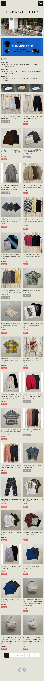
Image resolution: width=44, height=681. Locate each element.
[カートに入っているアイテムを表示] (40, 3)
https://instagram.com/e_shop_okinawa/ (19, 670)
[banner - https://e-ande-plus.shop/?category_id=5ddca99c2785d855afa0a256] (36, 88)
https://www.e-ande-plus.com (24, 670)
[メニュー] (3, 3)
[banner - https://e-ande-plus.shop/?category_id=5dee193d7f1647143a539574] (22, 88)
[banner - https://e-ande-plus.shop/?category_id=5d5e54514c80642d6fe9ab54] (8, 88)
